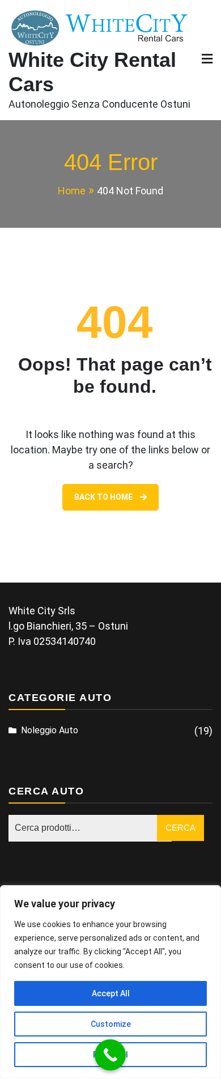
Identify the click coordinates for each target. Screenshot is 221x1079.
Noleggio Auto (49, 730)
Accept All (111, 993)
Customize (111, 1024)
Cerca (180, 827)
